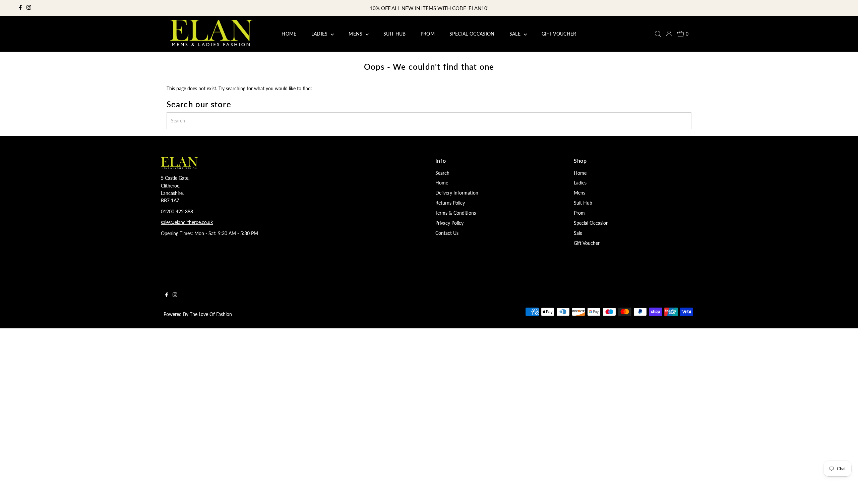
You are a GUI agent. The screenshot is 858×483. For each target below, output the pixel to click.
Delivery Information (456, 193)
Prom (579, 213)
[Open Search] (658, 34)
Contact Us (446, 233)
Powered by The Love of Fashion (198, 314)
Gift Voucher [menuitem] (559, 34)
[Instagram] (29, 8)
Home (441, 182)
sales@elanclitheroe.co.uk (187, 222)
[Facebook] (20, 8)
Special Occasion (591, 223)
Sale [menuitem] (515, 34)
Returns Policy (450, 203)
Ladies (580, 182)
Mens (579, 193)
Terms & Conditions (455, 213)
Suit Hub (583, 203)
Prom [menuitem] (428, 34)
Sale (578, 233)
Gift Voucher (587, 243)
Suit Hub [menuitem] (394, 34)
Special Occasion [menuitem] (472, 34)
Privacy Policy (449, 223)
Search (442, 173)
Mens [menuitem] (356, 34)
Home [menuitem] (289, 34)
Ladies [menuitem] (320, 34)
